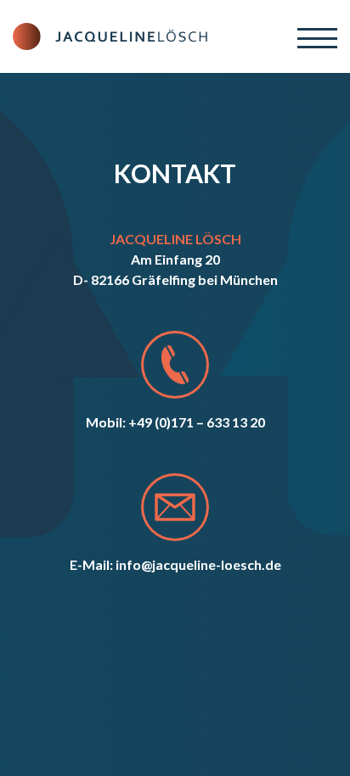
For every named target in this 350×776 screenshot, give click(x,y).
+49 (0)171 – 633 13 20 (196, 422)
